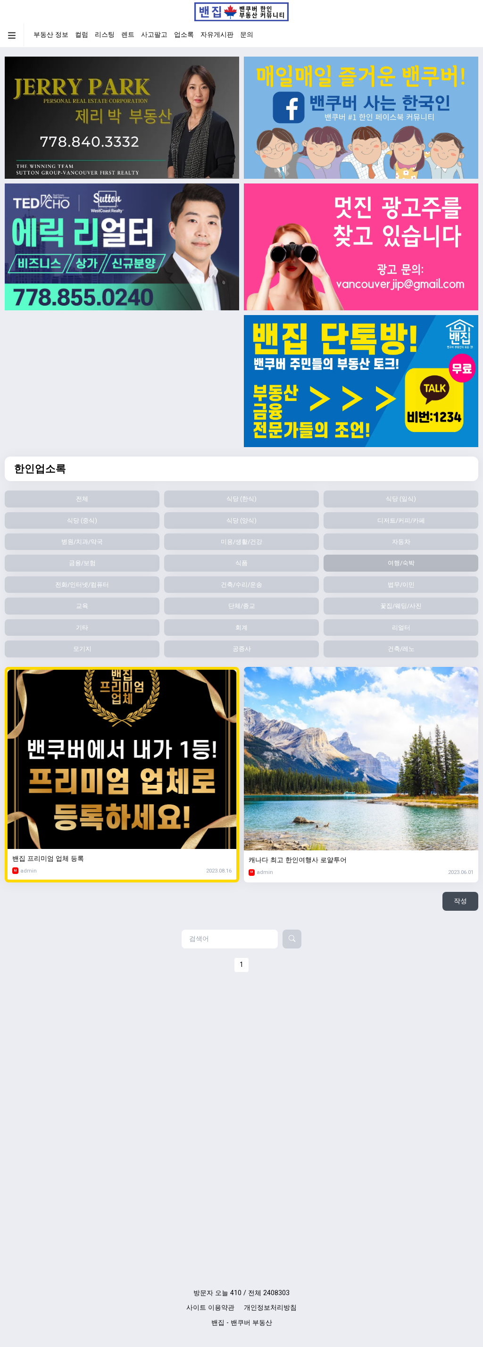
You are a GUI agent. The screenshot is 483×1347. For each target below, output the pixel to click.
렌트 (127, 35)
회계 (241, 627)
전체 (82, 498)
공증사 (242, 648)
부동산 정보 (50, 35)
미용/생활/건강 (241, 541)
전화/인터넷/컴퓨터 (82, 584)
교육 (82, 605)
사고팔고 (154, 35)
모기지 (82, 648)
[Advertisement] (122, 381)
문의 (246, 35)
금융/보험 (82, 562)
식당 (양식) (241, 520)
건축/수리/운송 (241, 584)
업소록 (184, 35)
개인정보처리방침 (270, 1308)
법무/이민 (401, 584)
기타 (82, 627)
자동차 (401, 541)
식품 (241, 562)
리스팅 (105, 35)
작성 (460, 901)
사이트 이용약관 (210, 1308)
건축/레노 (401, 648)
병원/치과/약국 (82, 541)
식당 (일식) (401, 498)
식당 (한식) (241, 498)
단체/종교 (241, 605)
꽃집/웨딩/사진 (401, 605)
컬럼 (81, 35)
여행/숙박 (401, 562)
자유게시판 (216, 35)
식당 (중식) (82, 520)
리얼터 (401, 627)
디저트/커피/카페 (401, 520)
